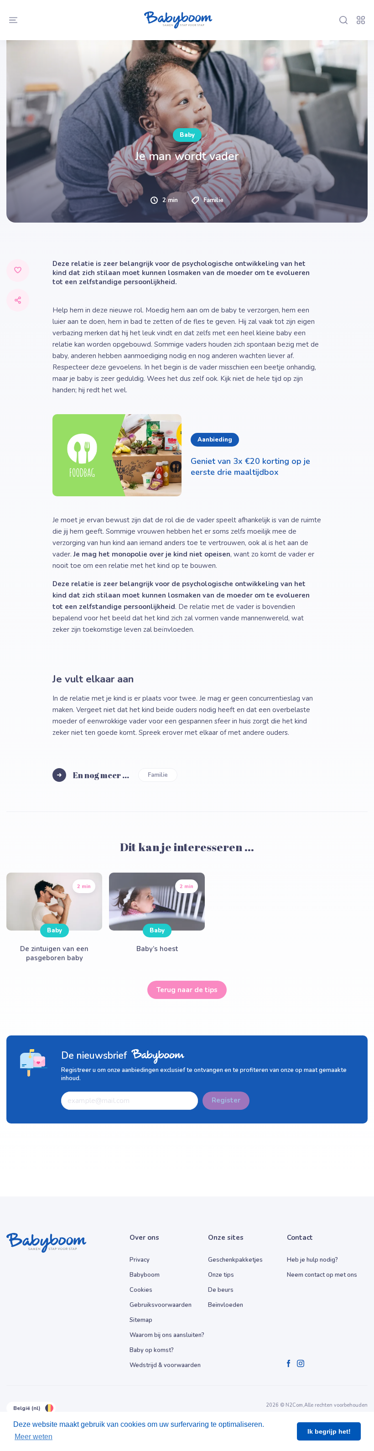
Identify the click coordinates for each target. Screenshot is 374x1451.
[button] (104, 568)
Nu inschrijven (187, 650)
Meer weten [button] (33, 1437)
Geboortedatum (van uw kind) (77, 472)
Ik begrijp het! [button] (329, 1431)
